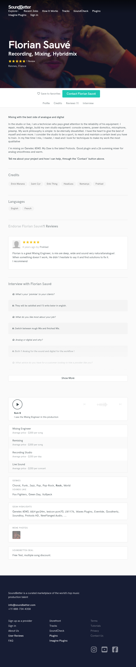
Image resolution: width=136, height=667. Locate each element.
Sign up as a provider (20, 621)
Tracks (65, 11)
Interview (88, 103)
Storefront (55, 621)
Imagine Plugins (17, 15)
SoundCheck (80, 11)
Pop (38, 485)
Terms (94, 621)
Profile (46, 103)
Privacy (95, 630)
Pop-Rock (48, 485)
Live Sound (18, 464)
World (67, 485)
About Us (13, 630)
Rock (59, 485)
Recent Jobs (31, 11)
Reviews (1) (72, 103)
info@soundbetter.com (21, 605)
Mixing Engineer (21, 428)
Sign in (34, 15)
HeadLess (68, 183)
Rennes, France (17, 66)
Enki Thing (52, 183)
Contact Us (97, 635)
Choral (16, 485)
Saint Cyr (35, 183)
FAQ (10, 640)
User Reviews (16, 635)
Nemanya (84, 183)
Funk (25, 485)
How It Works (50, 11)
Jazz (32, 485)
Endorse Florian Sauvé (25, 226)
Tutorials (96, 626)
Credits (58, 103)
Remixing (17, 440)
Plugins (96, 11)
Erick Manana (18, 183)
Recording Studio (22, 452)
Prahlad (99, 183)
